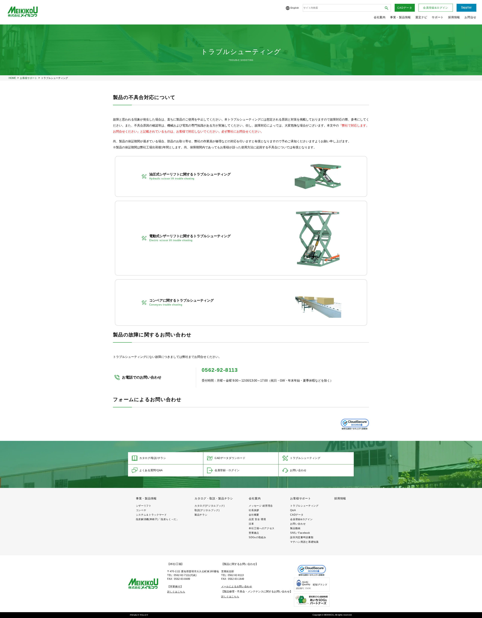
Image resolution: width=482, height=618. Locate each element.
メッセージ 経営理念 (261, 505)
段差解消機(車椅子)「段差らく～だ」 (157, 519)
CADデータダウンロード (230, 457)
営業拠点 (254, 532)
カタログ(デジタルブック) (209, 505)
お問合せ (470, 17)
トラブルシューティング (305, 457)
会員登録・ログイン (227, 470)
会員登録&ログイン (435, 7)
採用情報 (454, 17)
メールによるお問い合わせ (236, 586)
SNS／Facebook (300, 532)
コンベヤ (141, 510)
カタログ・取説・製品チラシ (213, 498)
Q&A (293, 510)
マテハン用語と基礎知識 (304, 541)
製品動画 (295, 528)
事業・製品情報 (400, 17)
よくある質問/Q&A (151, 470)
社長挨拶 (254, 510)
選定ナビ (421, 17)
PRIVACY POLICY (139, 615)
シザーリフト (143, 505)
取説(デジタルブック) (206, 510)
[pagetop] (475, 611)
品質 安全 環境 (257, 519)
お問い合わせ (298, 470)
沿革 (251, 523)
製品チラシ (200, 514)
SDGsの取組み (257, 537)
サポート (438, 17)
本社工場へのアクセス (262, 528)
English (295, 8)
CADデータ (404, 7)
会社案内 (380, 17)
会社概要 (254, 514)
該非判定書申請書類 (301, 537)
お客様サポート (300, 498)
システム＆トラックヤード (151, 514)
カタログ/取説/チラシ (152, 457)
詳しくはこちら (176, 591)
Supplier (466, 7)
